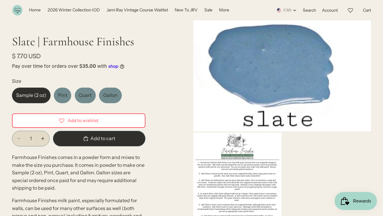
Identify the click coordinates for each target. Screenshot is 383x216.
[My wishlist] (350, 9)
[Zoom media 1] (282, 75)
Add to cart (102, 138)
